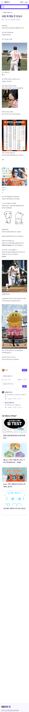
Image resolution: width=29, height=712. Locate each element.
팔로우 (24, 370)
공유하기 (19, 379)
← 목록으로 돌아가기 (7, 12)
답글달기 (10, 398)
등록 (24, 386)
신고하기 (25, 379)
